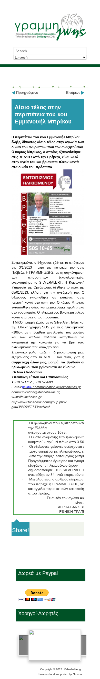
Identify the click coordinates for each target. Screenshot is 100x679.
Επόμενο (73, 92)
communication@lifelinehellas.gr (57, 387)
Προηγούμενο (27, 92)
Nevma (77, 674)
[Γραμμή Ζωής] (50, 41)
